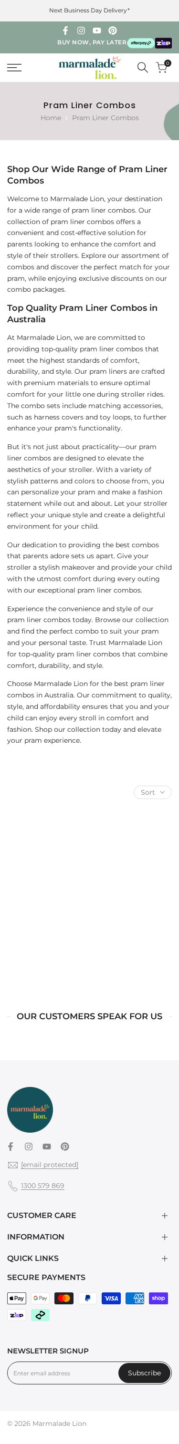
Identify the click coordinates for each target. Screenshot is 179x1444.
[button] (82, 897)
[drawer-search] (142, 67)
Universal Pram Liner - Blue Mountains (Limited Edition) (46, 943)
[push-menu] (14, 67)
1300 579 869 (42, 1185)
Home (51, 117)
